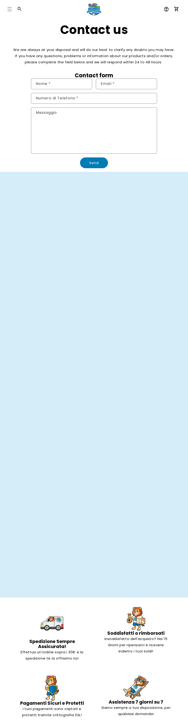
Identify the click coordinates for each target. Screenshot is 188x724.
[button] (10, 9)
